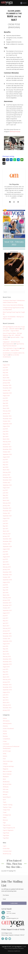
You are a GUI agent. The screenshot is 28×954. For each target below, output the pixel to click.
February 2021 (7, 533)
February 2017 (7, 628)
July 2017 (5, 615)
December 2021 (7, 508)
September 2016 (7, 641)
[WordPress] (18, 202)
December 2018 (7, 572)
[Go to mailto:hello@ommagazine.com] (14, 917)
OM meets (5, 792)
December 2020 (7, 539)
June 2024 (5, 431)
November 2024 (7, 418)
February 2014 (7, 705)
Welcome (5, 820)
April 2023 (5, 467)
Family (4, 753)
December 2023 (7, 447)
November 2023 (7, 449)
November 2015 (7, 661)
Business (5, 736)
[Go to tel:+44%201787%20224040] (14, 912)
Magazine (5, 769)
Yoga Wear (6, 838)
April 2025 (5, 406)
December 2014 (7, 684)
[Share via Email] (21, 159)
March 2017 (6, 626)
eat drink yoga (7, 751)
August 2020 (6, 549)
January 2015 (6, 682)
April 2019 (5, 562)
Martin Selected (7, 774)
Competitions (6, 739)
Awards (5, 733)
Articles (5, 731)
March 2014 (6, 702)
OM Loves (5, 789)
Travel (4, 812)
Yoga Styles (6, 835)
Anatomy (5, 726)
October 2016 (6, 638)
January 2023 (6, 475)
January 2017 (6, 631)
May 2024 (5, 434)
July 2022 (5, 490)
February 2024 (7, 441)
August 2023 (6, 457)
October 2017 (6, 608)
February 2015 (7, 679)
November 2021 (7, 510)
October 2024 (6, 421)
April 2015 (5, 674)
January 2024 (6, 444)
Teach (4, 802)
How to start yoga (8, 761)
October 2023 (6, 452)
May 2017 (5, 620)
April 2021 (5, 528)
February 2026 (7, 380)
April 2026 (5, 375)
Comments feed (7, 851)
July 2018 (5, 585)
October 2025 (6, 390)
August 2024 (6, 426)
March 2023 (6, 470)
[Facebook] (10, 202)
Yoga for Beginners (8, 830)
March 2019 (6, 564)
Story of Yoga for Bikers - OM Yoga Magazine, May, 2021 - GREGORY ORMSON (12, 335)
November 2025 (7, 388)
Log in (4, 846)
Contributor (6, 744)
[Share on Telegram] (18, 159)
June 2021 (5, 523)
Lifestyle (5, 764)
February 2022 (7, 503)
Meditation (6, 776)
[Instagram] (14, 202)
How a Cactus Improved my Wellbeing (13, 305)
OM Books (6, 787)
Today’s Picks (6, 810)
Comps (5, 741)
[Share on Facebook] (7, 159)
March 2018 (6, 595)
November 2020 (7, 541)
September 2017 (7, 610)
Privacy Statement (12, 948)
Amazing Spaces (7, 723)
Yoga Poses (6, 833)
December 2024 (7, 416)
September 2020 (7, 546)
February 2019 (7, 567)
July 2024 (5, 429)
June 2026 (5, 370)
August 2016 (6, 643)
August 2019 (6, 557)
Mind (4, 779)
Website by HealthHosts (14, 951)
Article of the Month (8, 728)
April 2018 (5, 592)
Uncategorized (7, 815)
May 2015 (5, 672)
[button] (14, 903)
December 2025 (7, 385)
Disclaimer (21, 948)
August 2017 (6, 613)
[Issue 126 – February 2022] (14, 224)
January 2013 (6, 710)
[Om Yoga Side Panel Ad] (14, 268)
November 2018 (7, 574)
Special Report (7, 797)
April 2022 (5, 498)
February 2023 (7, 472)
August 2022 (6, 487)
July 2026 (5, 367)
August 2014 (6, 692)
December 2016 (7, 633)
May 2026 (5, 372)
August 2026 (6, 365)
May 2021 (5, 526)
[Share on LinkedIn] (11, 159)
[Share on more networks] (4, 163)
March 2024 (6, 439)
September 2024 (7, 423)
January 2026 (6, 383)
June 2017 (5, 618)
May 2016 (5, 649)
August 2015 (6, 667)
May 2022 (5, 495)
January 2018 (6, 600)
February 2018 (7, 597)
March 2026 (6, 377)
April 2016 (5, 651)
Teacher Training (7, 804)
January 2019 (6, 569)
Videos (4, 817)
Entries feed (6, 848)
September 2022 (7, 485)
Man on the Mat (7, 771)
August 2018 (6, 582)
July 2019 (5, 559)
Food (4, 758)
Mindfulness (6, 781)
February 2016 (7, 656)
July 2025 (5, 398)
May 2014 (5, 697)
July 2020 (5, 551)
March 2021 (6, 531)
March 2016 (6, 654)
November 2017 (7, 605)
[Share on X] (4, 159)
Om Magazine (14, 184)
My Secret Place (7, 784)
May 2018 (5, 590)
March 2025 (6, 408)
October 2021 (6, 513)
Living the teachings (8, 766)
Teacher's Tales (7, 807)
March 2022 (6, 500)
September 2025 (7, 393)
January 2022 (6, 505)
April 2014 (5, 700)
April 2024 (5, 436)
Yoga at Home (6, 825)
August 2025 (6, 395)
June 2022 (5, 493)
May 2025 (5, 403)
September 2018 (7, 580)
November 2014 (7, 687)
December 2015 (7, 659)
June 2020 (5, 554)
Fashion (5, 756)
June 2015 (5, 669)
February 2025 (7, 411)
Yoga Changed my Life (9, 828)
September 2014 (7, 690)
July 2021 (5, 521)
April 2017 (5, 623)
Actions (5, 718)
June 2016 (5, 646)
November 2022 (7, 480)
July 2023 (5, 459)
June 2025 (5, 400)
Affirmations (6, 721)
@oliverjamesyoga (15, 131)
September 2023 (7, 454)
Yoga (4, 822)
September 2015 (7, 664)
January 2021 (6, 536)
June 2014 (5, 695)
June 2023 (5, 462)
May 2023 (5, 464)
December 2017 (7, 603)
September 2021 (7, 516)
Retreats (5, 794)
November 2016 (7, 636)
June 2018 (5, 587)
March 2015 (6, 677)
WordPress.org (7, 853)
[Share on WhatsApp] (14, 159)
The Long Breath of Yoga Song (11, 348)
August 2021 (6, 518)
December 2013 (7, 707)
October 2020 (6, 544)
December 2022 (7, 477)
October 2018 (6, 577)
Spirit (4, 799)
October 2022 (6, 482)
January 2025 (6, 413)
